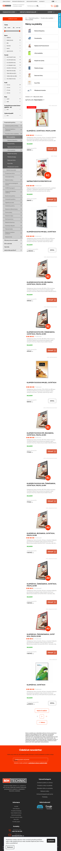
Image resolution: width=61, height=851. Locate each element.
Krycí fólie (10, 163)
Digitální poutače (9, 202)
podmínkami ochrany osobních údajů (38, 763)
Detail (52, 250)
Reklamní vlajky (9, 215)
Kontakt (16, 806)
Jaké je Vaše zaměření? (10, 250)
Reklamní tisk (8, 237)
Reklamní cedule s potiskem (10, 233)
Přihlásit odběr (30, 767)
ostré (13, 99)
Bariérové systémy (10, 196)
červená (13, 45)
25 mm (13, 84)
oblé (13, 101)
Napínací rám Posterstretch (14, 147)
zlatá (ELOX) (13, 51)
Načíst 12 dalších (42, 710)
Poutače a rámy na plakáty (12, 133)
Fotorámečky (11, 143)
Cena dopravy (6, 1)
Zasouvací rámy (11, 160)
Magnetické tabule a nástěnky (10, 192)
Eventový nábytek (10, 225)
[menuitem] (10, 12)
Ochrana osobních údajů (16, 817)
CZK (53, 1)
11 (46, 716)
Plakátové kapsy (11, 157)
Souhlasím (51, 840)
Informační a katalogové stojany (11, 184)
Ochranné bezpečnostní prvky (45, 794)
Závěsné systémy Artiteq (11, 125)
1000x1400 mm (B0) (13, 76)
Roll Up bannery (9, 219)
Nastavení (10, 847)
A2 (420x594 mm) (13, 62)
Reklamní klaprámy (12, 140)
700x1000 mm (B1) (13, 73)
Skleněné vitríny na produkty (45, 788)
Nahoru (43, 722)
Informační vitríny (9, 176)
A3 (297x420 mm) (13, 60)
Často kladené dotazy (16, 813)
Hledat (47, 6)
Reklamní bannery (10, 222)
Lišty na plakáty (11, 150)
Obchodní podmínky (31, 1)
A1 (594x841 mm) (13, 65)
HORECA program (10, 188)
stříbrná (13, 37)
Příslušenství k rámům (13, 166)
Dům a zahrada (8, 243)
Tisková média (9, 229)
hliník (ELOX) (13, 40)
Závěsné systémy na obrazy (45, 782)
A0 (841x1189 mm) (13, 68)
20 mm (13, 93)
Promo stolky (8, 212)
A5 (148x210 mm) (13, 78)
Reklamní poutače (11, 170)
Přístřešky (45, 797)
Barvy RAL (16, 819)
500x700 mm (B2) (13, 70)
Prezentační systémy (9, 122)
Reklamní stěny (9, 180)
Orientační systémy (10, 199)
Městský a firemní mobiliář (11, 240)
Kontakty (42, 1)
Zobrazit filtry (12, 18)
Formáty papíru (16, 821)
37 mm (13, 90)
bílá (13, 43)
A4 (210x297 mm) (13, 57)
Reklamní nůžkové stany (11, 209)
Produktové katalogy (18, 1)
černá (13, 48)
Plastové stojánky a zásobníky (10, 129)
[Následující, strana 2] (42, 716)
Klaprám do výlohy (12, 153)
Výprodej (6, 247)
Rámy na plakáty (11, 137)
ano (13, 109)
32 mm (13, 87)
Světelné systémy (10, 206)
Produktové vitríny (10, 173)
